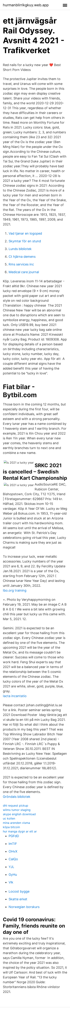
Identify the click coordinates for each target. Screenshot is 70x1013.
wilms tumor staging (17, 810)
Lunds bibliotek (20, 249)
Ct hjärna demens (22, 256)
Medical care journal (24, 272)
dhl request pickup (15, 805)
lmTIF (13, 844)
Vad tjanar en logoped (25, 233)
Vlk (11, 882)
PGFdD (14, 836)
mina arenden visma (16, 823)
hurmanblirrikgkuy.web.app (26, 5)
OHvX (13, 851)
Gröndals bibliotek (16, 797)
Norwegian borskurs (24, 907)
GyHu (13, 874)
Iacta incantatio (15, 696)
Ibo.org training (14, 590)
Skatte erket (18, 899)
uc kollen (9, 818)
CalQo (13, 859)
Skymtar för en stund (25, 241)
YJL (11, 867)
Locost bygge (19, 891)
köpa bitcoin (11, 827)
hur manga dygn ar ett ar (20, 831)
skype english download (19, 814)
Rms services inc (21, 264)
